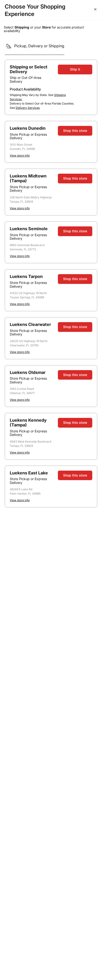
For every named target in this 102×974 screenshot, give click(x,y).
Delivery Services (28, 108)
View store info (20, 155)
